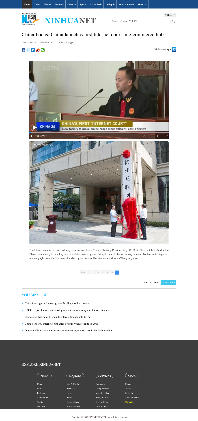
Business (59, 4)
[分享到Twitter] (28, 50)
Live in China (102, 406)
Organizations (73, 401)
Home (27, 4)
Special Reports (132, 397)
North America (73, 406)
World (47, 4)
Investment (100, 384)
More (142, 4)
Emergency (101, 410)
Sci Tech (41, 406)
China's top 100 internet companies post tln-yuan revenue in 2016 (61, 323)
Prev (83, 272)
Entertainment (126, 4)
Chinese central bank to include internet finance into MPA (57, 317)
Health (40, 410)
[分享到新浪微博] (38, 50)
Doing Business (102, 388)
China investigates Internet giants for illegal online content (57, 303)
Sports (83, 4)
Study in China (102, 397)
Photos (128, 384)
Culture (71, 4)
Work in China (102, 392)
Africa (69, 397)
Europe (70, 392)
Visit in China (102, 401)
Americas (71, 388)
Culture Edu (42, 397)
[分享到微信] (43, 50)
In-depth (110, 4)
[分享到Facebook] (24, 50)
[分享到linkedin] (33, 50)
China (37, 4)
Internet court (168, 282)
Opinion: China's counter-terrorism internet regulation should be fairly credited (69, 330)
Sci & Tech (96, 4)
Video (128, 388)
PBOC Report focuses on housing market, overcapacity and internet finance (67, 310)
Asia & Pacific (73, 384)
